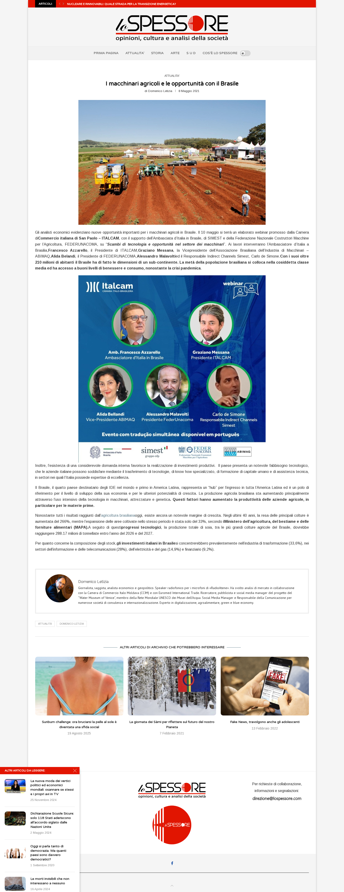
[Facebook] (172, 863)
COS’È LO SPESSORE (220, 53)
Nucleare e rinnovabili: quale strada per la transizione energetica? (121, 4)
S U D (191, 53)
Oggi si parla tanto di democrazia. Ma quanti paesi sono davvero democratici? (48, 853)
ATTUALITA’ (134, 53)
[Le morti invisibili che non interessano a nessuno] (15, 884)
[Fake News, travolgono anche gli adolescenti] (172, 686)
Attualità (45, 623)
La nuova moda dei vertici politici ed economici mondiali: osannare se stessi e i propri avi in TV (52, 787)
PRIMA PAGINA (106, 53)
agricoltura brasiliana (118, 515)
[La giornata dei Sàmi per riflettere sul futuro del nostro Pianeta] (79, 686)
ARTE (175, 53)
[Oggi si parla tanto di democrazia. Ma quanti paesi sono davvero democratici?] (15, 851)
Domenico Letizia (160, 91)
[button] (60, 3)
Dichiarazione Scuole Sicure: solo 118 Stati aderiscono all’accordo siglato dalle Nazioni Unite (52, 820)
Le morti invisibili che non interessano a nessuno (49, 881)
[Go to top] (172, 886)
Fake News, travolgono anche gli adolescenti (172, 722)
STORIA (157, 53)
